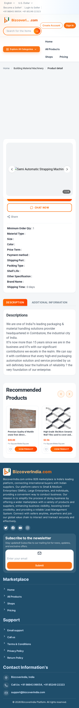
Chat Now (42, 207)
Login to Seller (32, 7)
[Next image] (67, 169)
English (8, 3)
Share (14, 216)
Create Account (51, 25)
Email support (15, 630)
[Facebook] (13, 527)
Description (15, 302)
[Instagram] (27, 527)
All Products (52, 49)
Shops (49, 56)
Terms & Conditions (19, 644)
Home (49, 41)
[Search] (37, 31)
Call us (11, 637)
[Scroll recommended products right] (69, 394)
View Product (26, 449)
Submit (39, 565)
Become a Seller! (12, 7)
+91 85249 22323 (31, 11)
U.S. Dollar (24, 3)
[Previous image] (11, 169)
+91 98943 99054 (12, 11)
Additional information (49, 302)
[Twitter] (5, 527)
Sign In (70, 25)
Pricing (64, 56)
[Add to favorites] (10, 449)
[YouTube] (20, 527)
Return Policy (15, 657)
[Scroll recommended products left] (61, 394)
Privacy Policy (15, 650)
